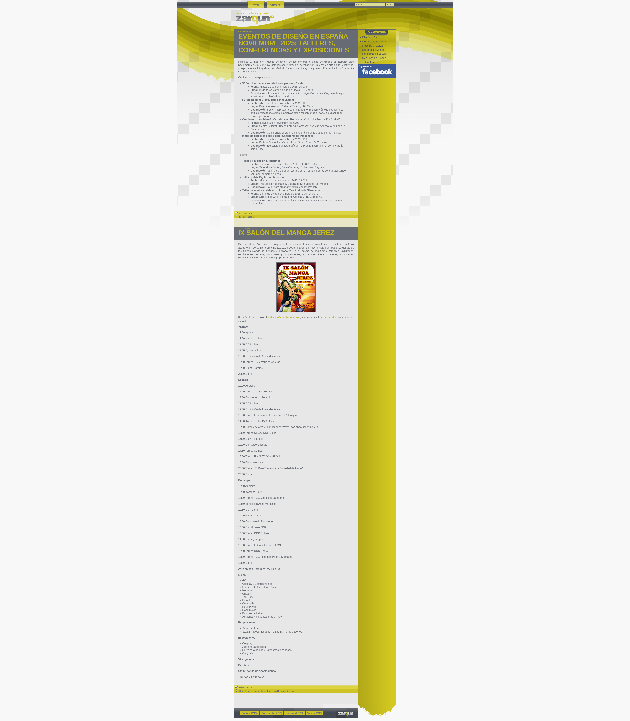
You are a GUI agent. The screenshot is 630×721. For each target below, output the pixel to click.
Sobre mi (275, 4)
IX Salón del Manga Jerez (286, 233)
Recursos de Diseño (374, 58)
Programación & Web (374, 53)
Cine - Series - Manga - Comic (252, 691)
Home (255, 4)
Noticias (251, 217)
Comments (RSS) (271, 713)
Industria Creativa (372, 45)
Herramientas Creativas (376, 41)
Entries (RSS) (250, 713)
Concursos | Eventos (276, 691)
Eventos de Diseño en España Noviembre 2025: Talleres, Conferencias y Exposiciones (293, 43)
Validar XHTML (295, 713)
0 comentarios (245, 213)
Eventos (242, 217)
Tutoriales (368, 62)
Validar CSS (314, 713)
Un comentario (245, 687)
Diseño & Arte (370, 37)
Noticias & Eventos (373, 49)
